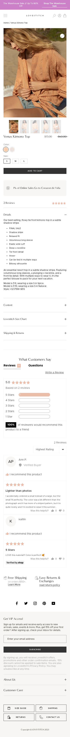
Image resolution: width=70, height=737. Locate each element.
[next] (67, 3)
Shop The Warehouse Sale (55, 4)
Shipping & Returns (14, 333)
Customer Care (13, 690)
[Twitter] (26, 603)
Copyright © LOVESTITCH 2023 (35, 729)
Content (8, 305)
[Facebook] (16, 603)
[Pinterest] (44, 603)
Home (6, 23)
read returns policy (49, 585)
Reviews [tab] (12, 365)
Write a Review (54, 372)
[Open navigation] (5, 15)
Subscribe (35, 650)
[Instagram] (35, 603)
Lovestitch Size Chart (15, 319)
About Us (9, 679)
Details (7, 214)
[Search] (54, 15)
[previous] (3, 3)
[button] (35, 203)
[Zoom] (62, 36)
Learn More (14, 584)
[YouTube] (53, 603)
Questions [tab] (35, 365)
